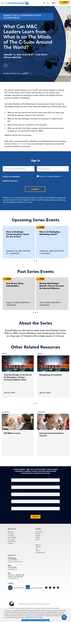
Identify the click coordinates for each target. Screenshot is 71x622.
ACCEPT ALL (25, 620)
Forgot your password (11, 176)
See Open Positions (19, 587)
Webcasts (38, 545)
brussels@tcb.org (12, 569)
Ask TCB (38, 550)
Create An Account (10, 181)
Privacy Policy (10, 610)
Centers (38, 533)
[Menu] (2, 3)
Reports (38, 537)
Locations (10, 543)
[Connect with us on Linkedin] (58, 587)
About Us (10, 532)
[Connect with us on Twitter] (50, 587)
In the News (11, 539)
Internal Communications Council (51, 434)
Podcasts (38, 547)
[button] (34, 261)
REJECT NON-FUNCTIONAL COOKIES (39, 620)
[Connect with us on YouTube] (54, 587)
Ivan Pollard (21, 144)
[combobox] (54, 3)
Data (37, 549)
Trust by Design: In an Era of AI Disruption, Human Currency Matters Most (17, 377)
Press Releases (12, 541)
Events (37, 539)
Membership (39, 532)
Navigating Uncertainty (50, 375)
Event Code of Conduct (37, 604)
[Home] (16, 3)
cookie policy (28, 614)
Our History (11, 533)
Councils (38, 535)
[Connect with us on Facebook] (46, 587)
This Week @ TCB (40, 552)
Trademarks (46, 604)
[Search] (44, 3)
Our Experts (11, 535)
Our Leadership (12, 537)
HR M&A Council (12, 433)
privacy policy (30, 615)
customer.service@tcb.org (15, 561)
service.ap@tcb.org (13, 578)
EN (55, 3)
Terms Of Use (21, 604)
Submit (35, 189)
